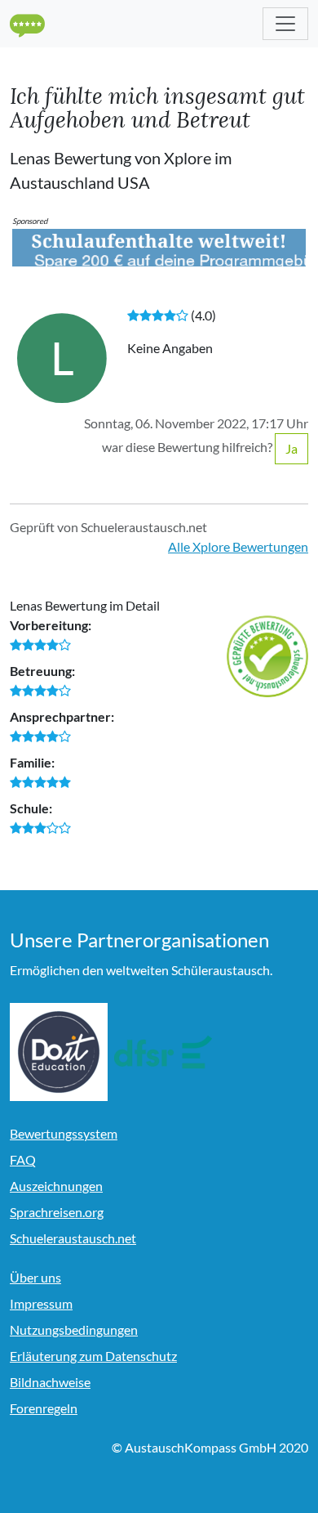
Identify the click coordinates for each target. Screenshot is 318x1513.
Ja (291, 448)
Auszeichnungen (56, 1185)
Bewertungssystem (63, 1133)
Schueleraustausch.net (73, 1238)
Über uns (35, 1277)
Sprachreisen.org (57, 1212)
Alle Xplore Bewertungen (238, 546)
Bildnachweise (50, 1382)
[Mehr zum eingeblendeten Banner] (159, 245)
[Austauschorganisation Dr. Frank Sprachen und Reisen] (163, 1052)
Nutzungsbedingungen (74, 1329)
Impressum (41, 1303)
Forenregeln (43, 1408)
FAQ (23, 1159)
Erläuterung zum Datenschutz (93, 1355)
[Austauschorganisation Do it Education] (59, 1052)
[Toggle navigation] (285, 23)
